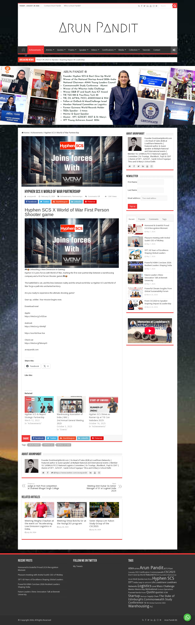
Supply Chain (153, 596)
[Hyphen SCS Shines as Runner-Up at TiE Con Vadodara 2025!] (103, 404)
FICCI (156, 575)
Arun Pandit (34, 445)
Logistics (144, 586)
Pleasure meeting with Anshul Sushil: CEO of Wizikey (40, 575)
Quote (150, 592)
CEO (137, 572)
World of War (63, 445)
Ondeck (160, 589)
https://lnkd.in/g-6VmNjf (35, 326)
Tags (164, 219)
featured (150, 575)
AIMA (131, 568)
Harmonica (171, 575)
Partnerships (77, 196)
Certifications (108, 50)
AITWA (136, 569)
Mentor (131, 589)
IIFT (130, 582)
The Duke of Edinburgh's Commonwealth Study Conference (151, 599)
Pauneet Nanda (134, 592)
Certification (144, 572)
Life (153, 582)
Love (154, 586)
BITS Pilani (168, 569)
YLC (151, 606)
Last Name (132, 190)
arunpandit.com (32, 349)
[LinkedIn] (147, 6)
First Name (132, 182)
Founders (163, 575)
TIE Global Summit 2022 (156, 603)
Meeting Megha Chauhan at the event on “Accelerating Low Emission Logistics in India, (39, 524)
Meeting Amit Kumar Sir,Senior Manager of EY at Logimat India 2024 (101, 487)
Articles (49, 50)
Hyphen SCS (30, 273)
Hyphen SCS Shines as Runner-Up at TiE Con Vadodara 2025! (99, 417)
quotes (159, 592)
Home (23, 49)
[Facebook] (142, 6)
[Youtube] (150, 6)
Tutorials (146, 50)
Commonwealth (157, 572)
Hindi (130, 579)
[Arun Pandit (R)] (97, 26)
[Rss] (139, 6)
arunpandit (31, 196)
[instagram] (153, 6)
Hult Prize (148, 579)
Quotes (60, 50)
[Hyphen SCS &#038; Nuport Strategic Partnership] (39, 404)
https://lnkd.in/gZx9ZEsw (36, 316)
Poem (143, 593)
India (135, 582)
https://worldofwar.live (35, 333)
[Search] (175, 6)
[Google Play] (157, 6)
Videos (94, 50)
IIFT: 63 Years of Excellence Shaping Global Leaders (40, 579)
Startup (134, 596)
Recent (132, 219)
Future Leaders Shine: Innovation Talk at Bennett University (156, 278)
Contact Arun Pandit (52, 6)
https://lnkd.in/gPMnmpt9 (36, 343)
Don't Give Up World (136, 575)
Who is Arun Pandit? (72, 6)
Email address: (134, 198)
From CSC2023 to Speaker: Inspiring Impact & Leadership (61, 60)
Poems (71, 50)
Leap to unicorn (144, 582)
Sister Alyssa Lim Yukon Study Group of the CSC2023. (101, 523)
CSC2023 (169, 572)
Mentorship (140, 589)
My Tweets (78, 566)
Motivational (151, 589)
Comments (153, 219)
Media (121, 50)
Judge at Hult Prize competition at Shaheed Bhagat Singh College (43, 486)
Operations (168, 589)
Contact (156, 50)
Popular (141, 219)
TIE (145, 603)
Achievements (35, 50)
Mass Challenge (165, 586)
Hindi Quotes (138, 579)
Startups (143, 596)
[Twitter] (144, 6)
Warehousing (138, 606)
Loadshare (160, 582)
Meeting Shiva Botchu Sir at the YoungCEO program (71, 522)
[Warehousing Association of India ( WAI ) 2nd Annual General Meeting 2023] (71, 404)
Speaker (82, 50)
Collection (133, 50)
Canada (131, 572)
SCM (166, 592)
